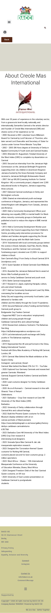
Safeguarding (6, 551)
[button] (9, 22)
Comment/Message (25, 580)
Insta (23, 564)
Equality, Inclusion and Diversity (14, 555)
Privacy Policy (7, 548)
